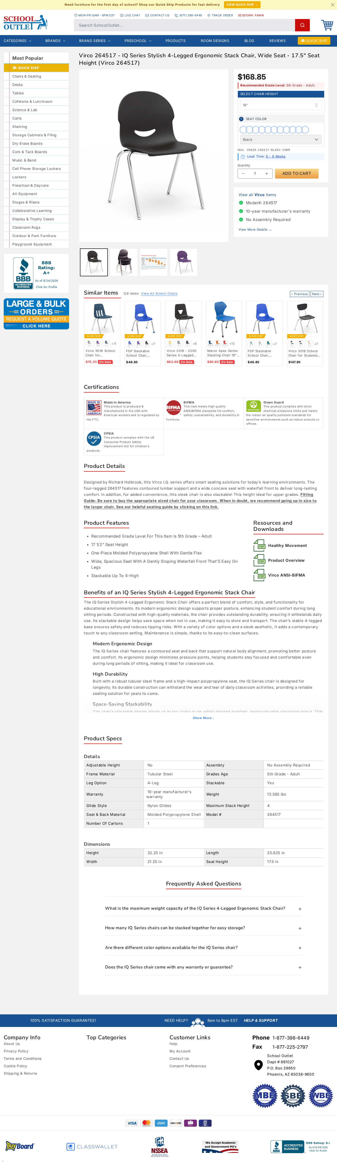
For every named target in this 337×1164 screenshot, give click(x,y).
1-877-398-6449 (291, 1038)
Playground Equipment (32, 244)
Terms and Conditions (23, 1058)
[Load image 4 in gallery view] (154, 262)
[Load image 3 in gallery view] (123, 262)
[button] (327, 25)
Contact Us (179, 1058)
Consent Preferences (187, 1066)
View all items (257, 194)
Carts (17, 118)
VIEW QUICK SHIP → (242, 4)
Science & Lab (24, 110)
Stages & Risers (26, 202)
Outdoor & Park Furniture (34, 236)
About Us (12, 1044)
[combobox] (192, 25)
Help (173, 1044)
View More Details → (255, 229)
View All (159, 293)
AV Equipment (24, 194)
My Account (180, 1051)
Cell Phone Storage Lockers (36, 168)
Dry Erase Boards (27, 143)
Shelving (19, 126)
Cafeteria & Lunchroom (32, 101)
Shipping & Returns (20, 1073)
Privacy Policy (16, 1051)
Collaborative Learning (32, 210)
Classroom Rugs (26, 227)
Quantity (244, 165)
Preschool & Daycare (30, 185)
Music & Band (24, 160)
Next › (317, 294)
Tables (18, 93)
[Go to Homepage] (36, 22)
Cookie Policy (15, 1066)
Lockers (19, 177)
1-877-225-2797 (290, 1047)
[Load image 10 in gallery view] (183, 262)
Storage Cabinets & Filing (34, 135)
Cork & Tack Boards (29, 152)
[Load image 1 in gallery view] (94, 262)
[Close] (332, 4)
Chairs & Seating (26, 76)
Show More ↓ (203, 718)
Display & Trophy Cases (33, 219)
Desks (17, 84)
